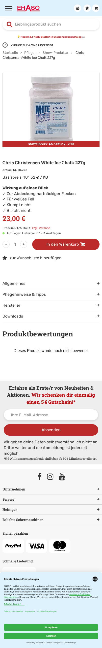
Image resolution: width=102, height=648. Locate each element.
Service (8, 499)
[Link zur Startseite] (28, 7)
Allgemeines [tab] (13, 283)
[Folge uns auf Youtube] (64, 477)
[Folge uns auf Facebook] (41, 477)
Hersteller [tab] (11, 305)
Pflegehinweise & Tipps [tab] (24, 294)
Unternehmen (13, 489)
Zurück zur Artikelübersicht (31, 45)
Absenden (51, 429)
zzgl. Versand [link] (41, 228)
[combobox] (51, 24)
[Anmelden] (77, 8)
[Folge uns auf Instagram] (52, 477)
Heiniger (9, 509)
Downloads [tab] (12, 316)
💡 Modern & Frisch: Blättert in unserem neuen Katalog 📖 (51, 36)
